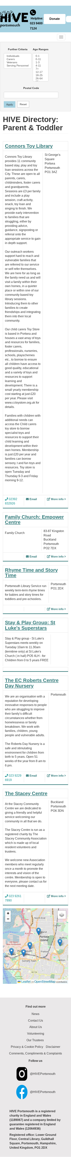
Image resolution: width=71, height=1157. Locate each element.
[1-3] (40, 62)
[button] (11, 952)
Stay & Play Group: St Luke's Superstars (30, 625)
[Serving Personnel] (17, 65)
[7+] (40, 68)
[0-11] (40, 59)
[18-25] (40, 75)
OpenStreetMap (44, 981)
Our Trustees (35, 1040)
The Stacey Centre (26, 793)
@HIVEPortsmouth (42, 1073)
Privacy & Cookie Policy (27, 1046)
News (35, 1014)
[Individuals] (17, 56)
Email (33, 499)
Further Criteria (17, 49)
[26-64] (40, 78)
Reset (23, 104)
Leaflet (25, 981)
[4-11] (40, 65)
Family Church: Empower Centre (34, 519)
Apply (9, 104)
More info (57, 499)
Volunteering (35, 1033)
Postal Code (31, 88)
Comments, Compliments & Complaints (35, 1053)
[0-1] (40, 56)
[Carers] (17, 59)
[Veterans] (17, 62)
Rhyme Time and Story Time (31, 572)
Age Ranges (40, 49)
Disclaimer (53, 1046)
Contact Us (35, 1020)
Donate (54, 18)
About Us (35, 1027)
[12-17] (40, 72)
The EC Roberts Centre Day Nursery (32, 683)
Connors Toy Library (29, 146)
